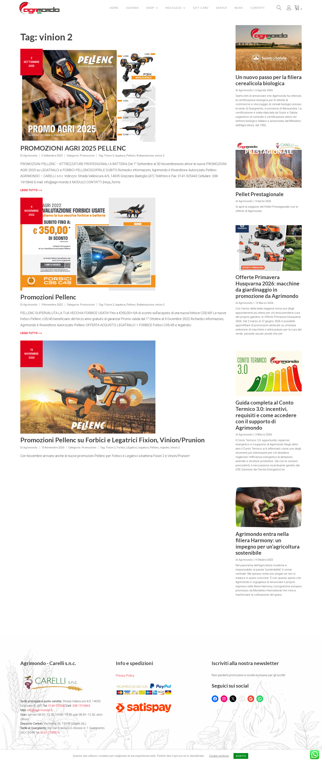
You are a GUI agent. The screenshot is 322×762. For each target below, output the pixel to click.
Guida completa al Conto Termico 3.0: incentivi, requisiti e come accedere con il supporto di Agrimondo (266, 415)
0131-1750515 (50, 732)
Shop (150, 7)
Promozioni (87, 155)
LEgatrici (132, 447)
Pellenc (130, 155)
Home (114, 7)
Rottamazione (145, 155)
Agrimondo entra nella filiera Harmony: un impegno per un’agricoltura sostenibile (268, 543)
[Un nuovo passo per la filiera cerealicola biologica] (269, 48)
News (239, 7)
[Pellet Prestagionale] (269, 165)
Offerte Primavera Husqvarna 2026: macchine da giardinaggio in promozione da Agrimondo (267, 286)
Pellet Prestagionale (260, 194)
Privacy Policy (125, 675)
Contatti (257, 7)
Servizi (221, 7)
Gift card (201, 7)
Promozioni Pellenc (48, 297)
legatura (120, 155)
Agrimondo (30, 155)
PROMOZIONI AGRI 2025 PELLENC (73, 148)
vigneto (164, 447)
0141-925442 (57, 705)
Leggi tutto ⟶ (31, 190)
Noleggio (173, 7)
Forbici (121, 447)
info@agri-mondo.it (39, 710)
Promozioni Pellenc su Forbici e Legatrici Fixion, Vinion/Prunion (112, 440)
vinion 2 (159, 155)
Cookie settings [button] (219, 756)
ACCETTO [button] (241, 756)
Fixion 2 (109, 155)
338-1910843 (81, 705)
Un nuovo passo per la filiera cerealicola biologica (269, 80)
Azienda (132, 7)
